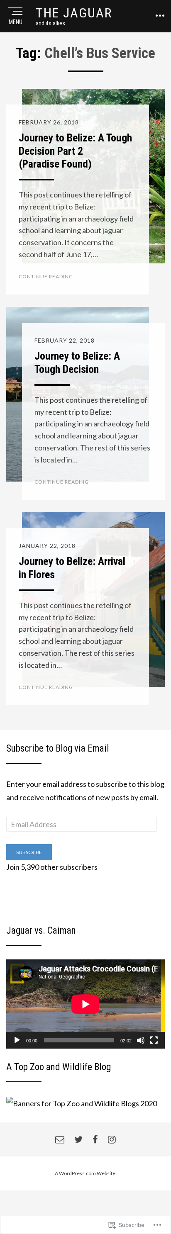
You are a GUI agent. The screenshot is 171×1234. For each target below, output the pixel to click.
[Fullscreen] (154, 1040)
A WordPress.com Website (85, 1173)
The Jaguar (74, 13)
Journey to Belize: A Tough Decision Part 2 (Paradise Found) (75, 150)
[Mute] (141, 1040)
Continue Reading (46, 276)
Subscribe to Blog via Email (57, 748)
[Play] (17, 1040)
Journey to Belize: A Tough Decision (77, 362)
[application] (85, 1004)
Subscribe (29, 852)
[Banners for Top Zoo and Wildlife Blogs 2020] (81, 1102)
